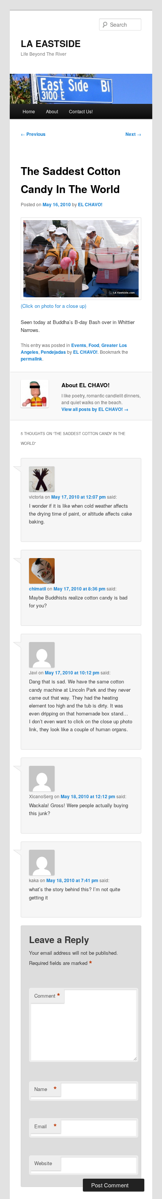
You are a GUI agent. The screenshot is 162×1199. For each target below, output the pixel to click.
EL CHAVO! (90, 204)
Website (43, 1163)
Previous (33, 134)
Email (45, 1126)
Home (29, 111)
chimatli (37, 588)
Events (78, 345)
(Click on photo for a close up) (53, 305)
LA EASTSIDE (51, 43)
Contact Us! (81, 111)
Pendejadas (53, 351)
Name (45, 1089)
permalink (31, 358)
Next (133, 134)
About (52, 111)
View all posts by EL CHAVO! (94, 409)
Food (94, 345)
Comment (47, 996)
